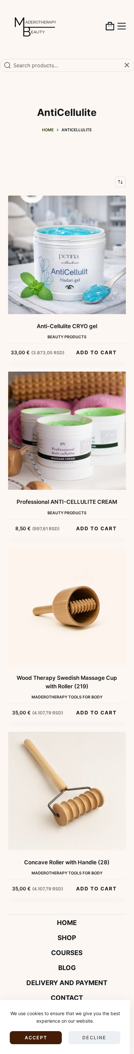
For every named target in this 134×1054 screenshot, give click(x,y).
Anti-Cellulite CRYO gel (67, 326)
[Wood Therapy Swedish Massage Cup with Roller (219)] (67, 607)
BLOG (67, 968)
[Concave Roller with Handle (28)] (67, 791)
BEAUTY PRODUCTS (67, 336)
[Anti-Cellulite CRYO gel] (67, 255)
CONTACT (67, 998)
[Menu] (121, 26)
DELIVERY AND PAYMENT (66, 983)
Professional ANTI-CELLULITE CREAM (67, 502)
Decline (94, 1037)
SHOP (67, 938)
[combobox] (67, 65)
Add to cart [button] (96, 352)
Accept (36, 1037)
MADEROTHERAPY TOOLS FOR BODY (67, 697)
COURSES (67, 953)
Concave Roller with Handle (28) (67, 862)
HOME (67, 923)
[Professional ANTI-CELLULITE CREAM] (67, 431)
